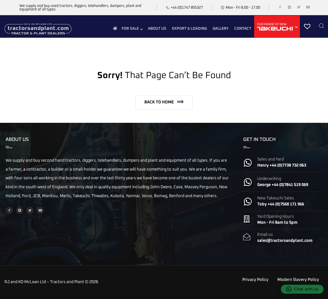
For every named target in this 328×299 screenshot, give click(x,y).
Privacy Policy (255, 280)
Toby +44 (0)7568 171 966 (280, 204)
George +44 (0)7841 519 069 (282, 185)
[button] (164, 102)
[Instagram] (289, 8)
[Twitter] (299, 8)
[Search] (321, 26)
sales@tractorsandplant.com (284, 241)
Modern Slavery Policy (298, 280)
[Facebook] (280, 8)
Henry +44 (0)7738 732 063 (281, 165)
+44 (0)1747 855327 (187, 7)
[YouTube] (308, 8)
